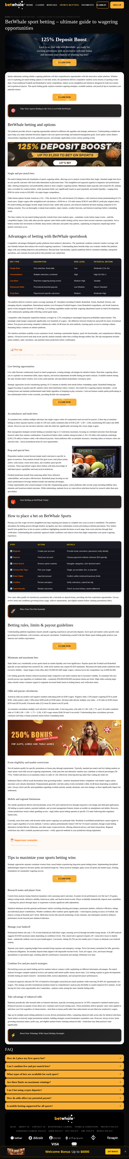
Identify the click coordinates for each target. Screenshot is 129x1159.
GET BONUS (113, 1151)
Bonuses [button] (52, 5)
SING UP (117, 5)
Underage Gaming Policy (31, 1131)
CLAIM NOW (64, 62)
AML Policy (87, 1131)
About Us (24, 1127)
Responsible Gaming (60, 1127)
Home (29, 5)
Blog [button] (99, 5)
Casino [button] (40, 5)
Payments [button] (88, 5)
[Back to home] (15, 5)
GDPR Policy (56, 1131)
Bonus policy (105, 1131)
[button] (64, 1058)
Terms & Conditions (86, 1127)
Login (103, 5)
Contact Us (39, 1127)
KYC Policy (72, 1131)
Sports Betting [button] (69, 5)
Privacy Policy (110, 1127)
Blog (13, 1127)
